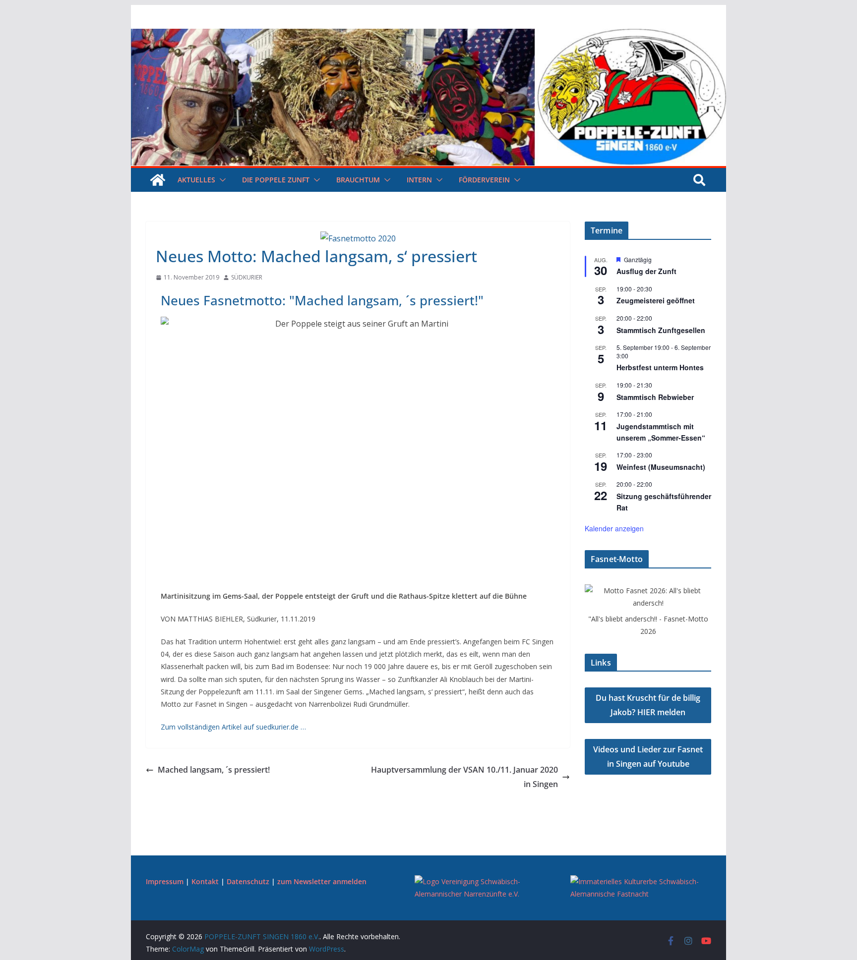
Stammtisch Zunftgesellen (660, 330)
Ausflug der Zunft (646, 271)
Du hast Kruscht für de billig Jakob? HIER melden (648, 705)
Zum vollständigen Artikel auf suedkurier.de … (233, 727)
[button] (220, 180)
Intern (419, 179)
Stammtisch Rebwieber (655, 397)
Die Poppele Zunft (275, 179)
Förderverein (484, 179)
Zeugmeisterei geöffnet (655, 300)
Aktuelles (196, 179)
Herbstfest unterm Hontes (660, 367)
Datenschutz (248, 881)
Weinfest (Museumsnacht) (660, 467)
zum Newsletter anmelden (322, 881)
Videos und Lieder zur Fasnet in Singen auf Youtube (648, 756)
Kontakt (205, 881)
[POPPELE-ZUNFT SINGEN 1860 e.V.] (428, 35)
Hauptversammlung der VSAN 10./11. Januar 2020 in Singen (464, 777)
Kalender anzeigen (614, 528)
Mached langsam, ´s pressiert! (214, 769)
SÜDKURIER (246, 277)
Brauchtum (358, 179)
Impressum (165, 881)
